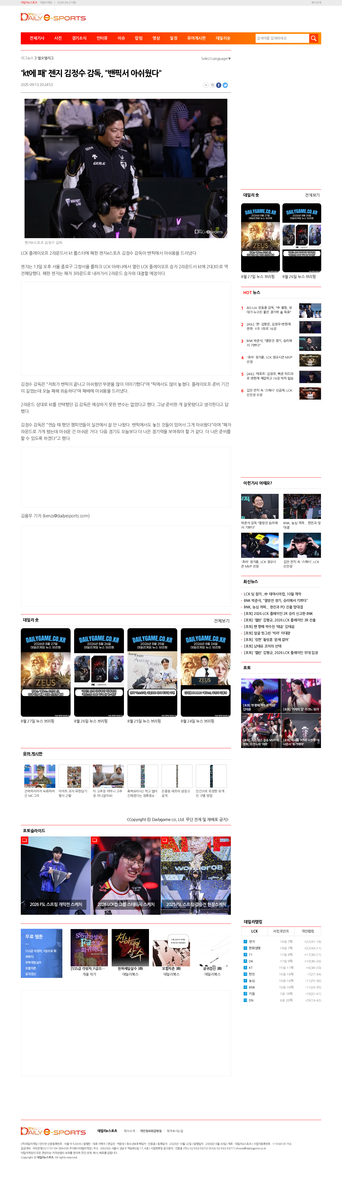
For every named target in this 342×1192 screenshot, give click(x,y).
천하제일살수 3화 (130, 968)
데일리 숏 (31, 620)
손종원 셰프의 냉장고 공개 (175, 793)
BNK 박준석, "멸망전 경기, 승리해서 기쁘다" (269, 343)
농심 (250, 980)
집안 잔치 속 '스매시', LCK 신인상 (301, 564)
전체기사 (37, 38)
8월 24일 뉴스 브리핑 (197, 721)
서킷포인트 (281, 931)
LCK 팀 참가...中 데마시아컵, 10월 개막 (272, 594)
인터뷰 (102, 38)
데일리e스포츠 (29, 2)
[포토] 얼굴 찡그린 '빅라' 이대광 (267, 633)
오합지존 (30, 968)
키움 (250, 993)
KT (249, 967)
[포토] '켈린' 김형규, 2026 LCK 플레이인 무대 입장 (281, 653)
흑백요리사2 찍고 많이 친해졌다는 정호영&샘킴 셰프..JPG (142, 794)
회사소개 (316, 2)
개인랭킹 (307, 931)
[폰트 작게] (206, 85)
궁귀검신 (30, 974)
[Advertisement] (86, 328)
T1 (249, 954)
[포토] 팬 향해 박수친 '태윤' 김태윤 (269, 626)
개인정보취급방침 (150, 1131)
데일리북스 (130, 974)
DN (248, 1000)
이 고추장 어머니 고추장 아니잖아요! (107, 793)
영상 (156, 38)
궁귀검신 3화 (212, 968)
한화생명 (253, 948)
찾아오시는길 (175, 1131)
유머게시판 (196, 38)
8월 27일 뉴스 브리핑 (37, 721)
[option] (56, 876)
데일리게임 (46, 2)
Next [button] (226, 875)
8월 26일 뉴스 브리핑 (91, 721)
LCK (254, 931)
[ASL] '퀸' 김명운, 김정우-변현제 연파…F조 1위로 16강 (269, 326)
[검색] (313, 38)
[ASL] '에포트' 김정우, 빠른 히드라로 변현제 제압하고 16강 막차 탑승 (270, 376)
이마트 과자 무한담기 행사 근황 (73, 793)
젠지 (250, 941)
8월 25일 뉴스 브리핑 (144, 721)
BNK (250, 987)
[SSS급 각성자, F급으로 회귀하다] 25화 (89, 968)
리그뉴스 (27, 58)
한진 (250, 974)
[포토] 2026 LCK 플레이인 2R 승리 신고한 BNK (278, 613)
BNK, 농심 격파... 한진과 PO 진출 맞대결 (273, 607)
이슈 (121, 38)
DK (249, 961)
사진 (58, 38)
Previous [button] (26, 875)
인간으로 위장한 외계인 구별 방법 (210, 793)
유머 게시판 (33, 754)
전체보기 (222, 621)
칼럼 (138, 38)
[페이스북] (219, 85)
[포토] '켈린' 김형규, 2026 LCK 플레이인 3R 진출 (280, 620)
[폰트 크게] (212, 85)
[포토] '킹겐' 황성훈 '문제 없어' (266, 639)
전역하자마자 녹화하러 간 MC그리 (39, 793)
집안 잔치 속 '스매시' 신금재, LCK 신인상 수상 (269, 393)
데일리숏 (223, 38)
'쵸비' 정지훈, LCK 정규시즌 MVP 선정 (269, 359)
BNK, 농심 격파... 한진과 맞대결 (301, 525)
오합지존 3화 (171, 968)
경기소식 (79, 38)
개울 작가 (89, 974)
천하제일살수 (33, 962)
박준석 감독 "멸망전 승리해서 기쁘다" (259, 525)
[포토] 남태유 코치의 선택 (262, 646)
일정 (173, 38)
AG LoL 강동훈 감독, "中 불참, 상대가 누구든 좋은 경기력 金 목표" (269, 310)
